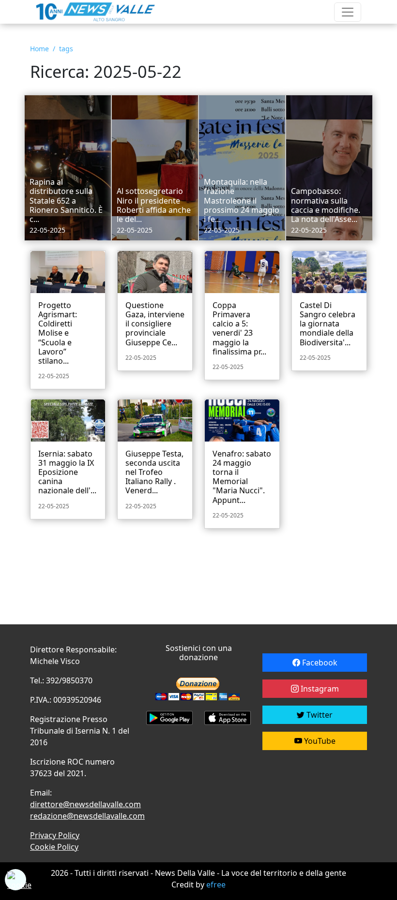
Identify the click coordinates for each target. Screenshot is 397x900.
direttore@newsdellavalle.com (85, 804)
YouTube (319, 741)
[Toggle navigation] (347, 12)
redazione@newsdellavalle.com (87, 816)
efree (216, 884)
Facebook (318, 662)
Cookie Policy (54, 846)
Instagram (319, 688)
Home (39, 48)
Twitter (319, 714)
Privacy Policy (54, 835)
